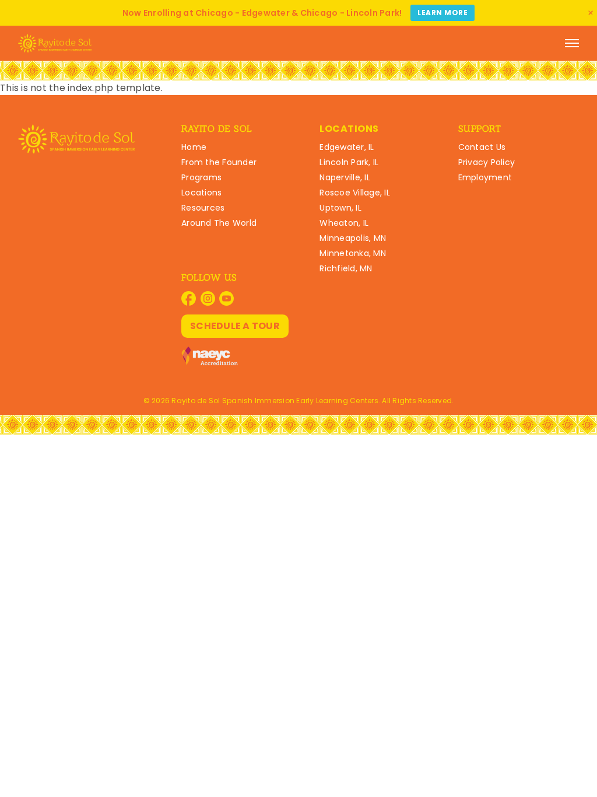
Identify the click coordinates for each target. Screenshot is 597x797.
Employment (485, 177)
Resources (202, 208)
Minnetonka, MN (352, 253)
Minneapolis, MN (352, 238)
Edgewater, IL (346, 147)
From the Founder (219, 162)
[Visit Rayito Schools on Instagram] (208, 298)
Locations (201, 192)
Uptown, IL (340, 208)
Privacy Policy (486, 162)
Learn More (442, 13)
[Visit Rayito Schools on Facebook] (188, 298)
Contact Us (482, 147)
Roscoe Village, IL (354, 192)
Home (193, 147)
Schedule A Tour (235, 326)
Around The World (219, 223)
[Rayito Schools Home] (55, 43)
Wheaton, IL (343, 223)
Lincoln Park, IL (348, 162)
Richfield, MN (345, 268)
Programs (201, 177)
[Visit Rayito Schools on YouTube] (226, 298)
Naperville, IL (344, 177)
